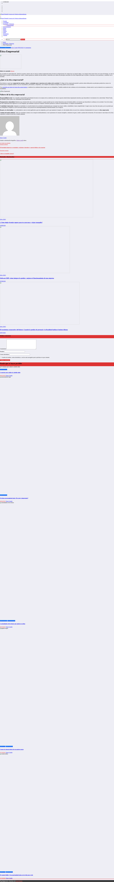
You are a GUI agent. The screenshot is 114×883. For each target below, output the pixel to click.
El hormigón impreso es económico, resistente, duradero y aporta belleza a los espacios (22, 147)
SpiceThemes (19, 881)
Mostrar (12, 71)
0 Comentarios (27, 47)
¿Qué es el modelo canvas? (7, 153)
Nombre (2, 351)
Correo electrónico (4, 354)
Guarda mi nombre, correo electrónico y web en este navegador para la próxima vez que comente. (26, 357)
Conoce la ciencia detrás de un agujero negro (12, 749)
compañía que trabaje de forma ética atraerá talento (14, 87)
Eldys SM (2, 219)
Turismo (5, 35)
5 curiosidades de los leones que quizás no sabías (12, 623)
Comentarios (3, 348)
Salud (4, 32)
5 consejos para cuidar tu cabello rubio (10, 372)
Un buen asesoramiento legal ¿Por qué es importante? (14, 498)
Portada (5, 21)
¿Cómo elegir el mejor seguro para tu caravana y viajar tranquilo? (21, 222)
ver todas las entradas (5, 143)
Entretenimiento (7, 27)
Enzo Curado (14, 47)
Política (5, 31)
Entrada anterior (4, 144)
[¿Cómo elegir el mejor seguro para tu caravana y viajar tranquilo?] (46, 216)
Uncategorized (3, 369)
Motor (4, 29)
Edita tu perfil (20, 140)
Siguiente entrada (4, 150)
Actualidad (5, 22)
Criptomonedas (10, 25)
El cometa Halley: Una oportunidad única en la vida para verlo (16, 875)
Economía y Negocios (8, 24)
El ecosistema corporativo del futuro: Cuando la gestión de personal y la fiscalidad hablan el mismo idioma (34, 329)
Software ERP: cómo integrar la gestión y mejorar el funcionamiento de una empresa (27, 278)
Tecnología (6, 34)
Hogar (4, 28)
